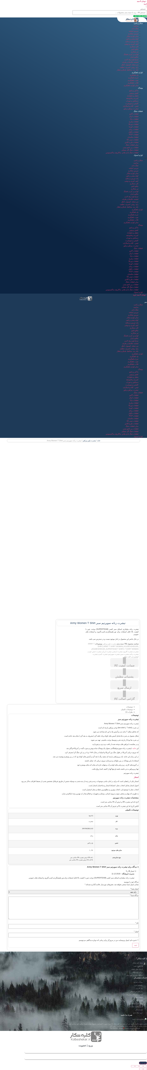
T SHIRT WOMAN (132, 649)
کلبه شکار (127, 657)
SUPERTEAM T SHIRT (115, 649)
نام (137, 923)
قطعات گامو (133, 114)
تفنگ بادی (135, 28)
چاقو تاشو (134, 49)
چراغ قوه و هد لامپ (131, 59)
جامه (134, 748)
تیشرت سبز (125, 654)
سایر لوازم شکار (132, 36)
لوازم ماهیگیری (137, 72)
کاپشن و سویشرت (131, 103)
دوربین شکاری (133, 34)
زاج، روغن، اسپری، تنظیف (129, 67)
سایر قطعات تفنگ (132, 145)
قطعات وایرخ (133, 122)
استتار (136, 777)
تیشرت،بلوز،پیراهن (89, 441)
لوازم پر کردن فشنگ (131, 54)
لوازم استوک (138, 155)
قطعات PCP (133, 134)
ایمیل (136, 931)
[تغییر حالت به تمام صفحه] (137, 1066)
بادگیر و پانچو (133, 90)
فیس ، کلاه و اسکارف (130, 106)
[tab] (71, 707)
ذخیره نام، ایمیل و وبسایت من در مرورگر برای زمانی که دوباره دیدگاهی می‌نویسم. (108, 940)
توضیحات (129, 707)
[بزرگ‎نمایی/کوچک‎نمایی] (133, 1066)
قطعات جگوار (133, 132)
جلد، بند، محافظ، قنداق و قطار (127, 70)
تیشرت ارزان (106, 651)
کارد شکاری (134, 47)
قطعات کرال (133, 116)
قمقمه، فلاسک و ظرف (130, 62)
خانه (98, 441)
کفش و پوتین (133, 93)
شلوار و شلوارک (132, 96)
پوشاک (140, 88)
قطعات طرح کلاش (131, 142)
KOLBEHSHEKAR (131, 646)
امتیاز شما (134, 889)
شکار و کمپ (138, 23)
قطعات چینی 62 (132, 140)
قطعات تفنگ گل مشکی (129, 150)
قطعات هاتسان (133, 137)
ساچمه (135, 26)
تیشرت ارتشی (117, 651)
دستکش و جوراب (132, 101)
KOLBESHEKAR (98, 649)
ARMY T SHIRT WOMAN (113, 646)
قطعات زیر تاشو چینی (130, 147)
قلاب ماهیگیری (133, 83)
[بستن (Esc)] (145, 1066)
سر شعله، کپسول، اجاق (129, 65)
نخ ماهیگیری (134, 75)
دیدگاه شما (134, 895)
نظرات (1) (129, 712)
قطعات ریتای (133, 129)
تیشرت (136, 651)
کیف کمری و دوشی (131, 44)
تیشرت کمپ (103, 654)
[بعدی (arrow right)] (141, 1069)
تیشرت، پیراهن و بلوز (130, 109)
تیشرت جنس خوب (94, 651)
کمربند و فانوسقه (132, 98)
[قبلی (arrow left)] (145, 1069)
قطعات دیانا (134, 119)
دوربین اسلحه (133, 31)
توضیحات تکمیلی (127, 709)
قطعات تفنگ (138, 111)
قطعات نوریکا (133, 124)
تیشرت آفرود (128, 651)
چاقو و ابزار (134, 57)
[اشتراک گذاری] (141, 1066)
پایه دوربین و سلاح (132, 41)
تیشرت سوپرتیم (114, 654)
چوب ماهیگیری (133, 80)
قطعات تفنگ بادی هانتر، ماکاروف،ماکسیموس (122, 153)
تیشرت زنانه (134, 654)
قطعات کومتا (133, 127)
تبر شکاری (134, 52)
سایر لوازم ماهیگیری (131, 85)
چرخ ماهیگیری (133, 78)
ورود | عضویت (86, 1045)
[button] (146, 6)
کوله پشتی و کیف (132, 39)
